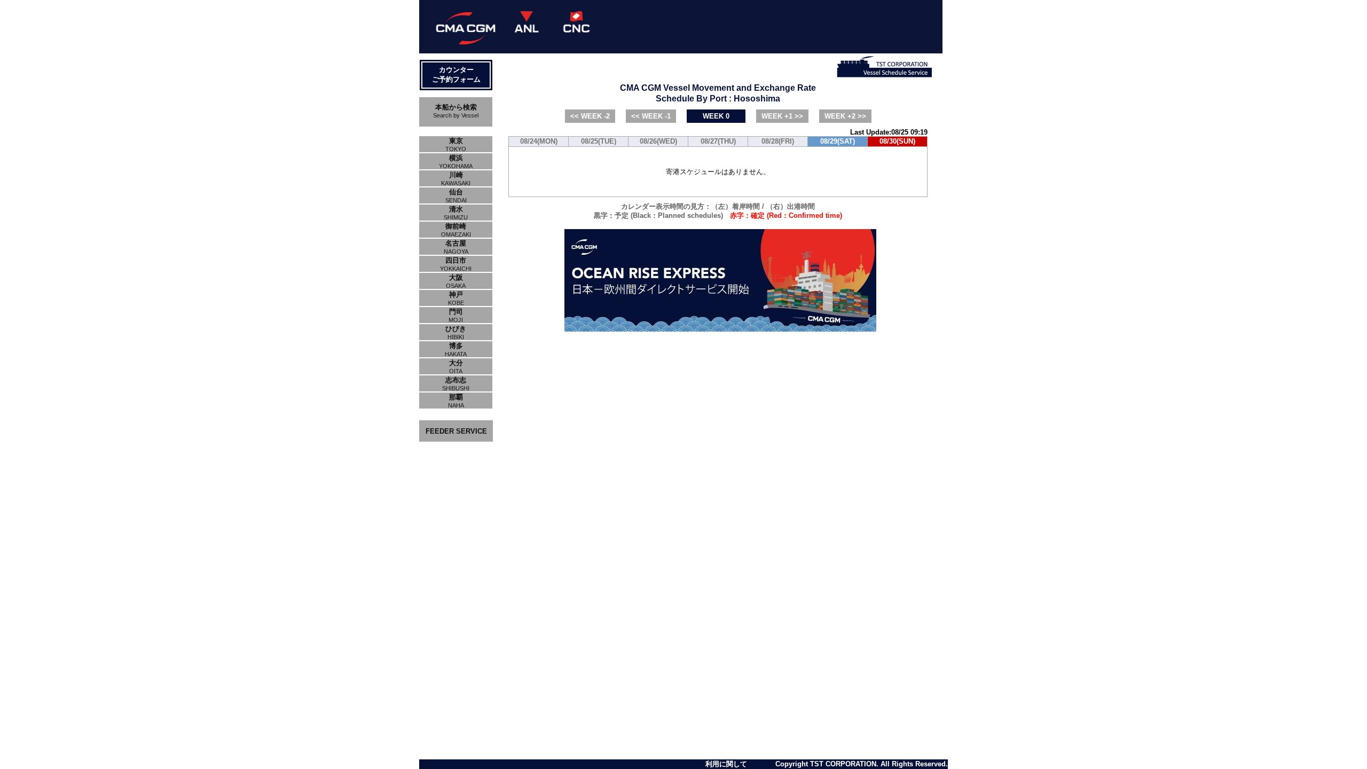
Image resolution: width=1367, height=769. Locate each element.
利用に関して (726, 764)
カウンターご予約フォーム (456, 74)
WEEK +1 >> (782, 116)
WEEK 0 (716, 116)
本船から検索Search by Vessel (455, 111)
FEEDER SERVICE (456, 431)
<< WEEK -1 (651, 116)
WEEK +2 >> (845, 116)
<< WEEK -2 (590, 116)
